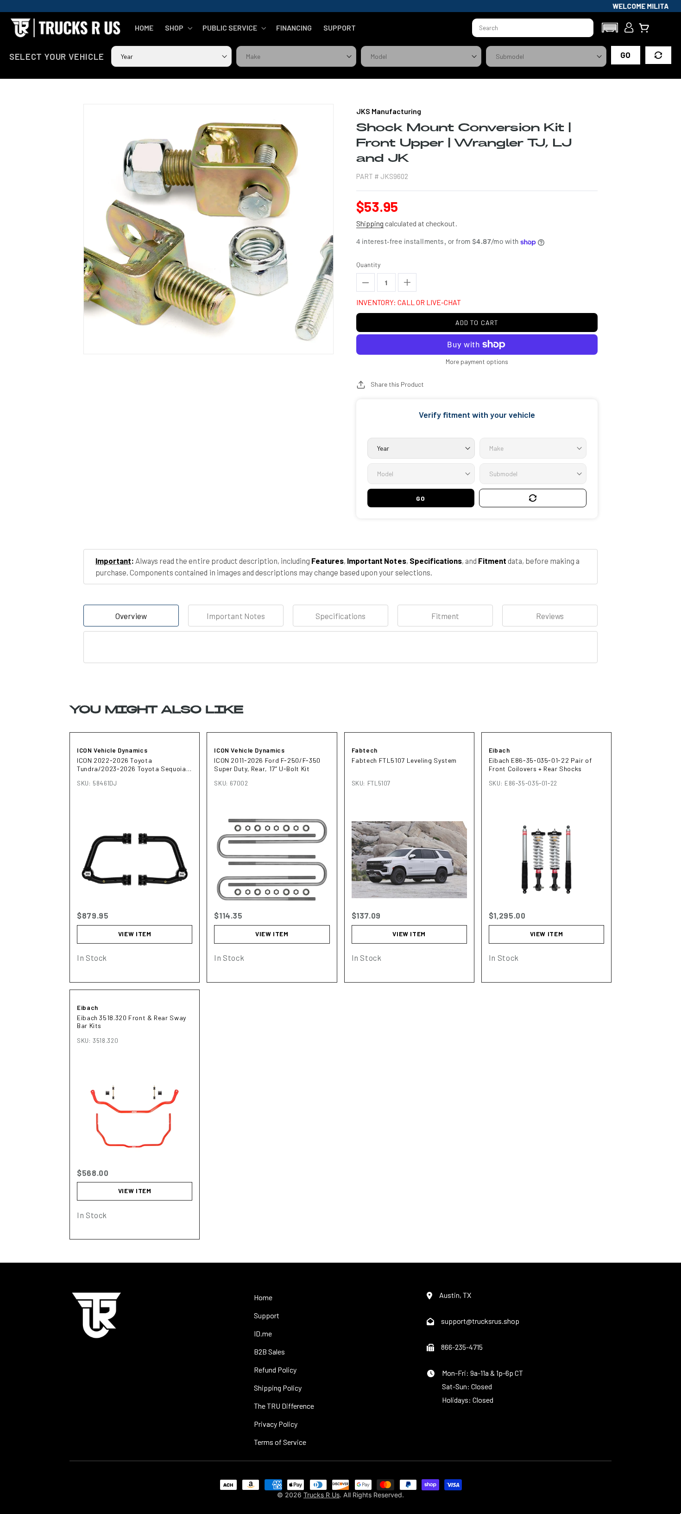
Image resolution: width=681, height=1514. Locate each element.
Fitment (445, 615)
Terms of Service (280, 1441)
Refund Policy (275, 1369)
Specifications (340, 615)
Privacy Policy (275, 1423)
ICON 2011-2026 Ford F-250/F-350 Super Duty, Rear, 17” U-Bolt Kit (267, 764)
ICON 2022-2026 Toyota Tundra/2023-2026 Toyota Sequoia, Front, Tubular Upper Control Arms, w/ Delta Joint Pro (132, 764)
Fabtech (365, 750)
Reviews (550, 615)
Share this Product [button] (397, 384)
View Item (134, 934)
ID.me (263, 1333)
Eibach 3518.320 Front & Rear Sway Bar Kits (131, 1022)
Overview (130, 615)
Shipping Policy (278, 1387)
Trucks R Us (321, 1495)
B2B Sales (269, 1351)
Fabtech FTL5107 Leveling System (404, 760)
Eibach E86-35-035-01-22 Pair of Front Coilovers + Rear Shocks (540, 764)
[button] (177, 28)
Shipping (370, 223)
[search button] (582, 28)
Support (266, 1315)
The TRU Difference (284, 1405)
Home (263, 1297)
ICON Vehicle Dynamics (112, 750)
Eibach (499, 750)
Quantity (368, 264)
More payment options (477, 361)
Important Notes (236, 615)
